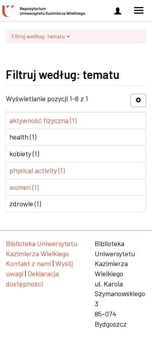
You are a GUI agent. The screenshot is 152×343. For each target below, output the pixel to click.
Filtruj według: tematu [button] (39, 36)
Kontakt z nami (28, 263)
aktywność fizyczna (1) (42, 120)
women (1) (24, 187)
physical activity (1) (37, 170)
